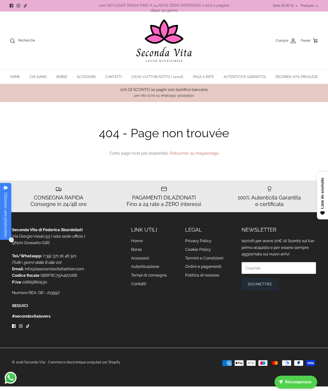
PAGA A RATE (203, 77)
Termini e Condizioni (204, 258)
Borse (136, 249)
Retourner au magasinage (194, 153)
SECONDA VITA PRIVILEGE (296, 77)
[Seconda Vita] (164, 40)
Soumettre (260, 284)
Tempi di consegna (149, 275)
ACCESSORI (86, 77)
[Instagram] (18, 5)
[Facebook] (11, 5)
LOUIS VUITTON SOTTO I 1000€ (157, 77)
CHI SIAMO (38, 77)
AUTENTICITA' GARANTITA (245, 77)
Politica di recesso (202, 275)
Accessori (140, 258)
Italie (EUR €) (283, 5)
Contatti (138, 283)
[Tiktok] (25, 5)
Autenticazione (145, 266)
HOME (15, 77)
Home (137, 240)
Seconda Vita (35, 362)
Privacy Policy (198, 240)
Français (307, 5)
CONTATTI (113, 77)
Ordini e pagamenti (203, 266)
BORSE (61, 77)
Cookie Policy (198, 249)
